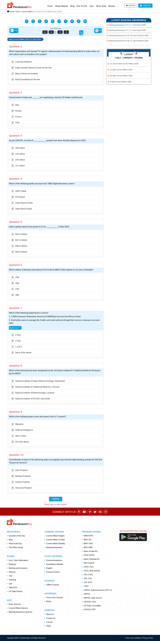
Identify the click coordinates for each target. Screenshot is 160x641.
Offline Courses (52, 585)
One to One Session (54, 597)
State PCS (13, 587)
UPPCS (87, 594)
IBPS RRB (88, 547)
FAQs (48, 626)
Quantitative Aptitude (54, 564)
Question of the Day (17, 536)
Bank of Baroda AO (92, 559)
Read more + (15, 328)
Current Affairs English (55, 536)
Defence (12, 572)
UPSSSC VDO (90, 602)
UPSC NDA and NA (92, 571)
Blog (72, 6)
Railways (12, 564)
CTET (86, 586)
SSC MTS (88, 582)
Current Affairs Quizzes (18, 608)
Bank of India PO (91, 551)
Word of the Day (15, 543)
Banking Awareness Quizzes (20, 612)
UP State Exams (15, 591)
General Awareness (54, 560)
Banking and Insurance (18, 568)
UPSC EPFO (89, 555)
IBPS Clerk (88, 543)
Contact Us (51, 618)
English (49, 568)
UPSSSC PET (90, 609)
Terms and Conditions (134, 638)
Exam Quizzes (15, 604)
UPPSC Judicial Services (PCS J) (98, 590)
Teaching (12, 580)
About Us (50, 614)
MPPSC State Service (93, 598)
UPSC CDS (89, 567)
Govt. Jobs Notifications (18, 560)
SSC (11, 576)
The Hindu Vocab (16, 547)
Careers (49, 622)
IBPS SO (87, 540)
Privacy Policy (148, 638)
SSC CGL (88, 578)
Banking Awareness (54, 547)
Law (10, 583)
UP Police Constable (92, 606)
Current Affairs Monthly (55, 543)
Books (49, 601)
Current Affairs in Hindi (55, 540)
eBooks (111, 6)
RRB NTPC (88, 536)
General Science (53, 572)
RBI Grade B (89, 563)
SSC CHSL (88, 574)
